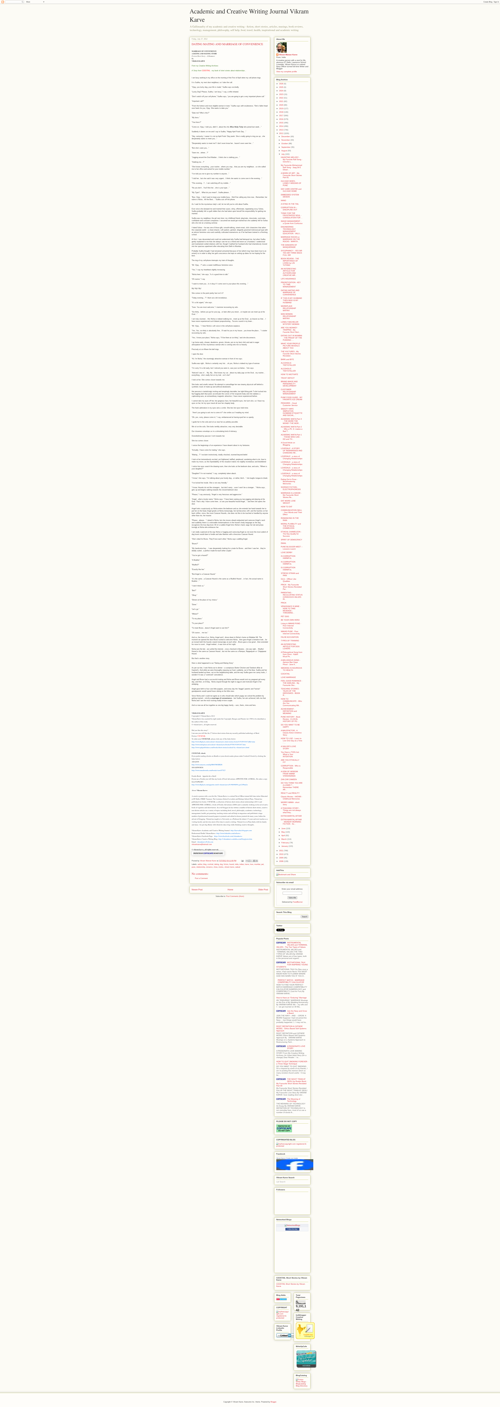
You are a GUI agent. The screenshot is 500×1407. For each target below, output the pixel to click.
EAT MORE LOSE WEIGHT (288, 502)
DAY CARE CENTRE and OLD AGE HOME (291, 190)
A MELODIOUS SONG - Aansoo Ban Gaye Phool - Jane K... (290, 662)
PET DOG (285, 616)
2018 (281, 112)
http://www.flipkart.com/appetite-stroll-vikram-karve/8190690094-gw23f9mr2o (220, 784)
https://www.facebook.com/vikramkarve (228, 836)
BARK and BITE (287, 359)
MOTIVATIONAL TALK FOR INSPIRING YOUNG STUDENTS (292, 964)
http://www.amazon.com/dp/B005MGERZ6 (207, 764)
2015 (281, 123)
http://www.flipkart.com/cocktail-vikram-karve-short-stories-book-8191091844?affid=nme (223, 742)
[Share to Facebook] (254, 861)
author (200, 864)
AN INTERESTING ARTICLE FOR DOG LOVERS (290, 646)
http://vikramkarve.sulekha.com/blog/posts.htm (235, 839)
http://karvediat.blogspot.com (241, 830)
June (283, 828)
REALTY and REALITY (290, 793)
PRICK (283, 603)
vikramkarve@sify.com (205, 842)
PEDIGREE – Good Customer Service (289, 404)
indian (241, 864)
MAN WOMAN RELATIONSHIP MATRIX (288, 316)
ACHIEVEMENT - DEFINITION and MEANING (289, 711)
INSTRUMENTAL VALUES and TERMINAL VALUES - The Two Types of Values (291, 945)
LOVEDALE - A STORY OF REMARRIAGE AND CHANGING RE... (291, 450)
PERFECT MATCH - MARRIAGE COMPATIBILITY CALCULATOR (291, 981)
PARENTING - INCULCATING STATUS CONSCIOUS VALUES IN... (291, 596)
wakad (237, 867)
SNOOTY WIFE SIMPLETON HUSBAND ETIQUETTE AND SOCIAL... (291, 412)
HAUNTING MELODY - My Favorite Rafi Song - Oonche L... (291, 159)
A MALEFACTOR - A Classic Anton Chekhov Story (291, 732)
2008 (281, 861)
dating (216, 864)
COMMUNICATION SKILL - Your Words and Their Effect (291, 512)
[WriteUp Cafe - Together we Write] (306, 1367)
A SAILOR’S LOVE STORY (288, 747)
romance (209, 867)
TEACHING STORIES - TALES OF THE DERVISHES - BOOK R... (290, 692)
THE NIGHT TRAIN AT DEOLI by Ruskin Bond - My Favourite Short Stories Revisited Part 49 (291, 1082)
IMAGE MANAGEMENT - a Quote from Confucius (291, 222)
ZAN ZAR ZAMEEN (289, 779)
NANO (283, 200)
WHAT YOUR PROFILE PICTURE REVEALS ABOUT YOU (290, 345)
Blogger (273, 1402)
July (283, 154)
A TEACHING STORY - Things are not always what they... (291, 810)
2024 (281, 91)
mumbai (257, 864)
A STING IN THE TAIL (290, 204)
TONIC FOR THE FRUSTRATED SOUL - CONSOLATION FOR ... (291, 215)
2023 (281, 94)
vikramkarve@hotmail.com (202, 844)
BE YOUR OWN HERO (290, 620)
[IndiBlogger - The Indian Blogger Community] (305, 1338)
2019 (281, 108)
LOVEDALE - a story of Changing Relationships (291, 457)
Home (230, 890)
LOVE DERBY (286, 552)
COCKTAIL (285, 674)
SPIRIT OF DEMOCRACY (291, 540)
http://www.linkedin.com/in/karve (228, 833)
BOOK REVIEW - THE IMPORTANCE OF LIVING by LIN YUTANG (290, 262)
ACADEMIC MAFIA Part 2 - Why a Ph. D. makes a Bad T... (291, 429)
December (285, 136)
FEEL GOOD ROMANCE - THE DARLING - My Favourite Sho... (291, 683)
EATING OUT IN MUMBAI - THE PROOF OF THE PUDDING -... (291, 338)
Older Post (263, 890)
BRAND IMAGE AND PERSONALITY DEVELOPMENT (289, 383)
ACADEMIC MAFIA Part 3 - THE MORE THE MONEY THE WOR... (291, 421)
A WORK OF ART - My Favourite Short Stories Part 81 (291, 175)
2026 (281, 84)
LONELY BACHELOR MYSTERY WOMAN (290, 323)
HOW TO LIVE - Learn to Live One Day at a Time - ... (291, 740)
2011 (281, 851)
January (285, 846)
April (283, 835)
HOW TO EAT (286, 507)
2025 (281, 87)
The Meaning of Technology (293, 1100)
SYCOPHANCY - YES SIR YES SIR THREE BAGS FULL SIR (291, 253)
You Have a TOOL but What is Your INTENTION (290, 754)
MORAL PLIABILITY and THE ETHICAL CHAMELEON (291, 526)
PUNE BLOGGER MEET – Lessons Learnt (291, 548)
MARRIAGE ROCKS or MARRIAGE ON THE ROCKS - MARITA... (290, 239)
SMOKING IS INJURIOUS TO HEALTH (291, 669)
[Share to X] (252, 861)
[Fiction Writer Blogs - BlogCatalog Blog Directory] (302, 1386)
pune (193, 867)
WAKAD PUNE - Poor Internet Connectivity (290, 632)
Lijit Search (280, 1182)
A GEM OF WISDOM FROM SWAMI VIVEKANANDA (289, 773)
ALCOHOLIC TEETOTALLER (288, 364)
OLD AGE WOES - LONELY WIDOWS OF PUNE (291, 183)
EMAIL (283, 543)
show (215, 867)
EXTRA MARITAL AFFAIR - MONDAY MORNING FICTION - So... (291, 822)
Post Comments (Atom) (235, 896)
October (285, 143)
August (284, 151)
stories (220, 867)
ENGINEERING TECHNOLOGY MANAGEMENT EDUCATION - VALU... (291, 230)
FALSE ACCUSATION (290, 637)
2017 (281, 115)
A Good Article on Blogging (288, 444)
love (251, 864)
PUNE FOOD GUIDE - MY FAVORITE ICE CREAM (291, 398)
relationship (200, 867)
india (236, 864)
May (283, 832)
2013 (281, 130)
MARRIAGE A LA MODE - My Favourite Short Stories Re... (291, 495)
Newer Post (197, 890)
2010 (281, 854)
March (284, 839)
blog (204, 864)
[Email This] (247, 861)
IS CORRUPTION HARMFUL (288, 557)
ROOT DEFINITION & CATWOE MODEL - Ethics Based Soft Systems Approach (291, 1028)
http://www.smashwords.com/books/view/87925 (209, 770)
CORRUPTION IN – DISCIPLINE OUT (289, 208)
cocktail (210, 864)
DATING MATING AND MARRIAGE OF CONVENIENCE (290, 292)
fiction (226, 864)
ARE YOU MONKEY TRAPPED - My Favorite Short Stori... (290, 330)
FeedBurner (298, 902)
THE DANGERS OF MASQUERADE (289, 246)
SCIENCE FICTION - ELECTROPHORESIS (291, 488)
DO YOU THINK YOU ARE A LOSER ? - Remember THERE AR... (291, 786)
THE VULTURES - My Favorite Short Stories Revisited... (291, 353)
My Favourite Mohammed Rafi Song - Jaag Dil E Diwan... (291, 167)
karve (247, 864)
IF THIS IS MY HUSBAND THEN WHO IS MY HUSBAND (291, 300)
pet (262, 864)
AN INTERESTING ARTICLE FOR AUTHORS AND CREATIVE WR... (289, 272)
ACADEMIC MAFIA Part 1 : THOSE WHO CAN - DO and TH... (291, 437)
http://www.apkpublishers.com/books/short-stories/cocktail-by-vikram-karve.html (220, 747)
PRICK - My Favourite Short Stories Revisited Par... (291, 587)
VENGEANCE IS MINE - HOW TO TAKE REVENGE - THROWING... (291, 609)
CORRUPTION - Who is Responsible (290, 767)
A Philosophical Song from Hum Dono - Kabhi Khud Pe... (291, 654)
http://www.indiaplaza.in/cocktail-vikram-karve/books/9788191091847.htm (219, 744)
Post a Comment (201, 878)
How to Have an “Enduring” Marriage (291, 998)
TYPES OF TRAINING (290, 641)
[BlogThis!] (249, 861)
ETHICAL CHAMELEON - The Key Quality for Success (291, 534)
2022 (281, 98)
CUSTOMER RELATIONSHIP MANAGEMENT (288, 391)
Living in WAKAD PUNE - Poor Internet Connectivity (291, 625)
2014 (281, 126)
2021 (281, 101)
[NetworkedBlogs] (292, 1225)
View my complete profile (286, 71)
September (286, 147)
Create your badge (292, 1158)
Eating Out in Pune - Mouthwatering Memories (289, 481)
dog (221, 864)
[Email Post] (242, 861)
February (285, 843)
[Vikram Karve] (294, 1169)
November (285, 140)
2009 (281, 858)
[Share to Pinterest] (256, 861)
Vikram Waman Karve (288, 55)
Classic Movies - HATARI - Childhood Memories (291, 798)
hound (231, 864)
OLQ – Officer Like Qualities (288, 580)
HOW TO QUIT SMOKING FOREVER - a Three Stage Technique (292, 1062)
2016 (281, 119)
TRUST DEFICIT (288, 378)
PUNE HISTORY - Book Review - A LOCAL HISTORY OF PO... (290, 719)
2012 (281, 133)
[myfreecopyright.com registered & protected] (292, 1146)
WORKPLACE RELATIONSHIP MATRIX (288, 308)
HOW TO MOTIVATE (289, 374)
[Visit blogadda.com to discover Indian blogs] (281, 1300)
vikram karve (229, 867)
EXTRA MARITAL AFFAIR (291, 816)
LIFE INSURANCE (288, 279)
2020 (281, 105)
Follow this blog (292, 1229)
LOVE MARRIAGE (288, 677)
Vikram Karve (280, 1158)
